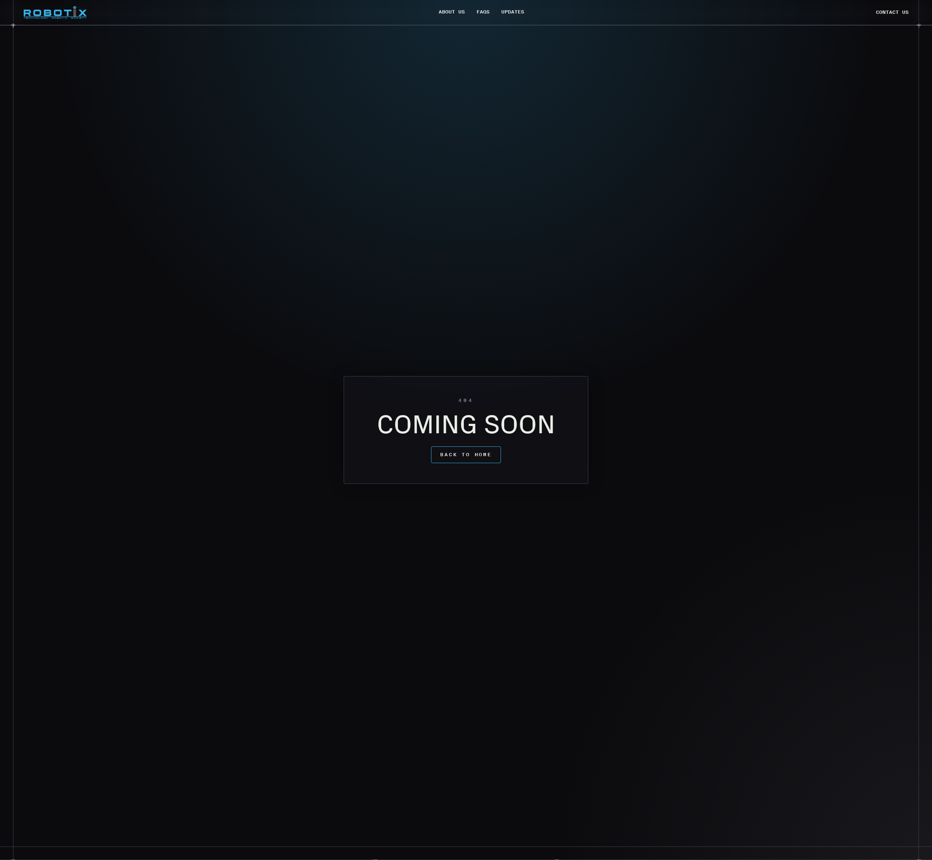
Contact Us (892, 12)
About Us (452, 12)
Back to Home (466, 454)
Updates (512, 12)
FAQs (483, 12)
